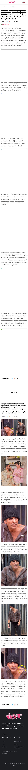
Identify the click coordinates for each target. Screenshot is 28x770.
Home (3, 741)
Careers (3, 744)
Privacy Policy (4, 747)
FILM (13, 7)
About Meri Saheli (17, 741)
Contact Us (16, 744)
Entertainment (7, 7)
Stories (15, 751)
